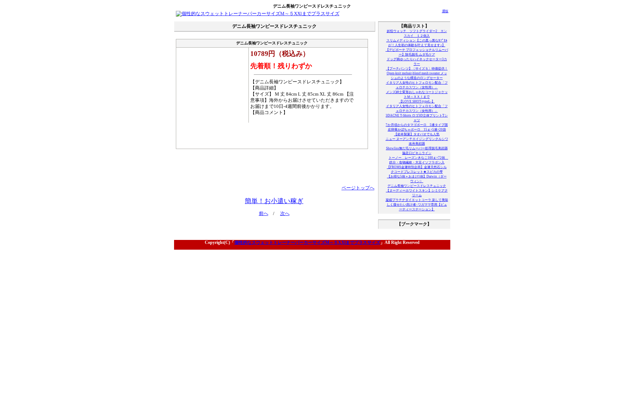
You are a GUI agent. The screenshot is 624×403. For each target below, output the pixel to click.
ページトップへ (358, 187)
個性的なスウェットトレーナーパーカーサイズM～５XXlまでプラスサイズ (307, 242)
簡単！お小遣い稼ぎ (274, 201)
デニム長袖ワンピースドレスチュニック (416, 186)
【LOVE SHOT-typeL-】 (417, 101)
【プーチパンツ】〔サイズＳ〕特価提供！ (417, 68)
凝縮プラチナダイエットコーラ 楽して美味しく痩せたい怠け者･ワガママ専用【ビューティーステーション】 (417, 204)
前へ (263, 213)
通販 (445, 11)
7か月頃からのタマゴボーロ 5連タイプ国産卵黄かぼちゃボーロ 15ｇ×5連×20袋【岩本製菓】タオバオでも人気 (417, 129)
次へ (285, 213)
